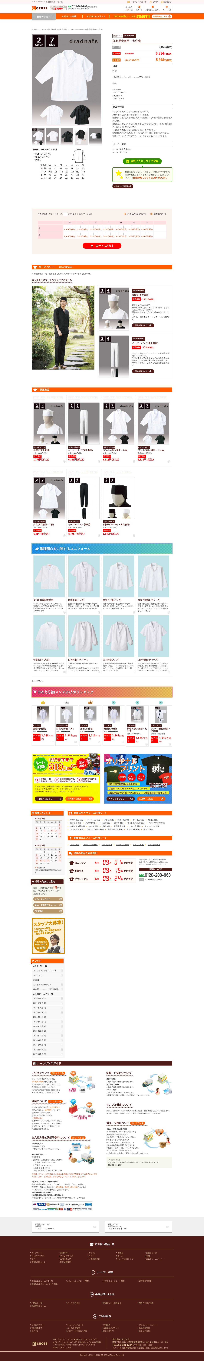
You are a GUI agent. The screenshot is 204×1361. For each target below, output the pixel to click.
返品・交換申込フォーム (45, 905)
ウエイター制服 (154, 845)
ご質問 (155, 2)
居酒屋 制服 (90, 823)
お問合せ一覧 (37, 1303)
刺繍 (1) (36, 980)
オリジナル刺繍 (69, 16)
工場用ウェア (65, 1259)
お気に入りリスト (152, 10)
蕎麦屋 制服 (119, 823)
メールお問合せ (73, 1303)
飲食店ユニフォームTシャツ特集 (45, 1284)
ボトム (120, 1256)
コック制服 (74, 845)
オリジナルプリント (96, 16)
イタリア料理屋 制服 (156, 823)
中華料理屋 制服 (76, 820)
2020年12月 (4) (39, 1026)
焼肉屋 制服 (153, 820)
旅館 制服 (106, 826)
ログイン (139, 10)
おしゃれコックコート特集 (78, 1281)
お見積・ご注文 (74, 799)
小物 (148, 1256)
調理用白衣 (64, 1253)
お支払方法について (136, 214)
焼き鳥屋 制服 (75, 823)
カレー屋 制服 (135, 826)
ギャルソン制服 (122, 845)
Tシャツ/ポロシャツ (125, 1259)
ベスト (91, 1256)
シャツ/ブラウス (38, 1256)
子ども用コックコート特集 (114, 1281)
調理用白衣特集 (145, 1281)
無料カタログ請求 (146, 1303)
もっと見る (36, 681)
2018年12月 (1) (39, 1031)
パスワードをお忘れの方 (77, 1331)
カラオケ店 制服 (76, 829)
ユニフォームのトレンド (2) (44, 971)
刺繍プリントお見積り (112, 1303)
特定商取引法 (37, 1328)
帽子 (33, 1259)
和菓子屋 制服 (119, 826)
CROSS (104, 1355)
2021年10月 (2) (39, 1008)
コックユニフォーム (44, 1226)
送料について (160, 214)
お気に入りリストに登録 (144, 161)
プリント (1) (38, 975)
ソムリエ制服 (138, 845)
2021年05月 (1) (39, 1012)
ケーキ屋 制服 (138, 820)
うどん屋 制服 (104, 823)
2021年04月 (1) (39, 1017)
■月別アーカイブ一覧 (43, 994)
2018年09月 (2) (39, 1040)
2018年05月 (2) (39, 1049)
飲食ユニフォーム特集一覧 (42, 1281)
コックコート (37, 1253)
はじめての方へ (38, 1325)
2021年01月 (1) (39, 1022)
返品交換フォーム (39, 1306)
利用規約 (106, 1325)
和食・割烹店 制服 (115, 829)
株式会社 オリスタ (121, 1339)
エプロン (92, 1253)
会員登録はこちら (160, 16)
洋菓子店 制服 (123, 820)
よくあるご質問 (73, 1328)
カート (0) (167, 10)
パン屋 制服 (109, 820)
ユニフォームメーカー (155, 1259)
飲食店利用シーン (39, 1262)
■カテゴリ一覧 (40, 966)
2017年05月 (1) (39, 1054)
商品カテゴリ (44, 17)
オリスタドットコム (117, 1226)
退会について (108, 1331)
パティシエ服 (107, 845)
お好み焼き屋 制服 (77, 826)
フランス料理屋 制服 (136, 823)
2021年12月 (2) (39, 1003)
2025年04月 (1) (39, 998)
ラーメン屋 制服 (93, 820)
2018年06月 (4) (39, 1045)
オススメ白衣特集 (121, 186)
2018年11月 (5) (39, 1036)
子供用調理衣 (94, 1259)
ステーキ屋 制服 (133, 829)
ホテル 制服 (93, 826)
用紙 (39, 911)
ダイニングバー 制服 (95, 829)
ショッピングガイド (139, 2)
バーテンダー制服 (90, 845)
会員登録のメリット (111, 1328)
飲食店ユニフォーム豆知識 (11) (46, 989)
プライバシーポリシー (148, 1325)
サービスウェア (66, 1256)
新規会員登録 (144, 1328)
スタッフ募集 (144, 1331)
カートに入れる (105, 245)
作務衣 (120, 1253)
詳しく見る (56, 1073)
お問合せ (167, 2)
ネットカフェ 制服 (152, 826)
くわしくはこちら (45, 799)
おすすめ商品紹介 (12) (42, 985)
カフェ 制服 (148, 829)
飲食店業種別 (65, 1262)
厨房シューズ (151, 1253)
